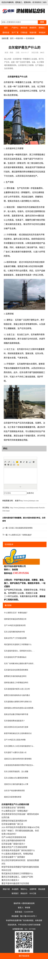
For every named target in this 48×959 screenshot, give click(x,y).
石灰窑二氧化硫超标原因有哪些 (20, 528)
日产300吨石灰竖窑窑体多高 (15, 625)
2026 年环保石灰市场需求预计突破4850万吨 (20, 827)
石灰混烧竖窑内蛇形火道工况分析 (17, 689)
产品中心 (15, 28)
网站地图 (41, 889)
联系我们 (15, 893)
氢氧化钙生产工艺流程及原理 (15, 638)
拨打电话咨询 (24, 956)
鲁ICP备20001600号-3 (28, 916)
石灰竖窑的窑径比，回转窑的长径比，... (19, 651)
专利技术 (42, 32)
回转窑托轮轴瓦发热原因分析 (15, 619)
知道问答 (33, 32)
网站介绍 (6, 889)
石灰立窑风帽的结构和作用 (14, 632)
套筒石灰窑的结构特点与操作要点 (17, 695)
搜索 (42, 22)
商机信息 (24, 28)
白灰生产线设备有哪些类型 (14, 791)
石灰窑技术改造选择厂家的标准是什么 (18, 850)
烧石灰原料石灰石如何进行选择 (16, 727)
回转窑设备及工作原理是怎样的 (16, 683)
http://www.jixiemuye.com (29, 501)
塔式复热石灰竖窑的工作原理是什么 (18, 644)
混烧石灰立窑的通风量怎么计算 (16, 784)
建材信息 (5, 32)
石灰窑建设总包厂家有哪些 (13, 808)
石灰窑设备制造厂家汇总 (12, 824)
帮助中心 (24, 889)
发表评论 (30, 493)
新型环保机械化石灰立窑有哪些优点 (18, 733)
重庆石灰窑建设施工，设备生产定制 (17, 877)
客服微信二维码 (40, 2)
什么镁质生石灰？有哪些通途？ (20, 535)
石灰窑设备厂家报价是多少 (13, 844)
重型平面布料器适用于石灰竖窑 (15, 883)
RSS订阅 (33, 893)
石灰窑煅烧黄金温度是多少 (14, 721)
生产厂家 (15, 32)
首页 (6, 28)
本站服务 (15, 889)
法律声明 (32, 889)
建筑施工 (42, 28)
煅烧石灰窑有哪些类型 (12, 797)
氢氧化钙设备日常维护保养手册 (16, 714)
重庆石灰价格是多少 (10, 880)
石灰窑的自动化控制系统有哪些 (16, 670)
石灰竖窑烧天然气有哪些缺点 (15, 657)
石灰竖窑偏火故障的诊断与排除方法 (18, 702)
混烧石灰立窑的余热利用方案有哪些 (18, 759)
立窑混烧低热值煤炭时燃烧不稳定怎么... (19, 765)
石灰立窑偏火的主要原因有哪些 (16, 778)
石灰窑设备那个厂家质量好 (13, 857)
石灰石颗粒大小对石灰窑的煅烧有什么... (19, 746)
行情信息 (24, 32)
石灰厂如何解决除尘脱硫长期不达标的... (19, 663)
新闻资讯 (33, 28)
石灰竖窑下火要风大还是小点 (15, 752)
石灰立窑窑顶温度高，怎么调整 (16, 771)
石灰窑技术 (30, 38)
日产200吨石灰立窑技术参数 (15, 740)
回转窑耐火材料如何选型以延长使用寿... (19, 708)
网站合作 (24, 893)
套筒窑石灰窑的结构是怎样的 (15, 676)
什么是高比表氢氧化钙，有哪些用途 (17, 854)
